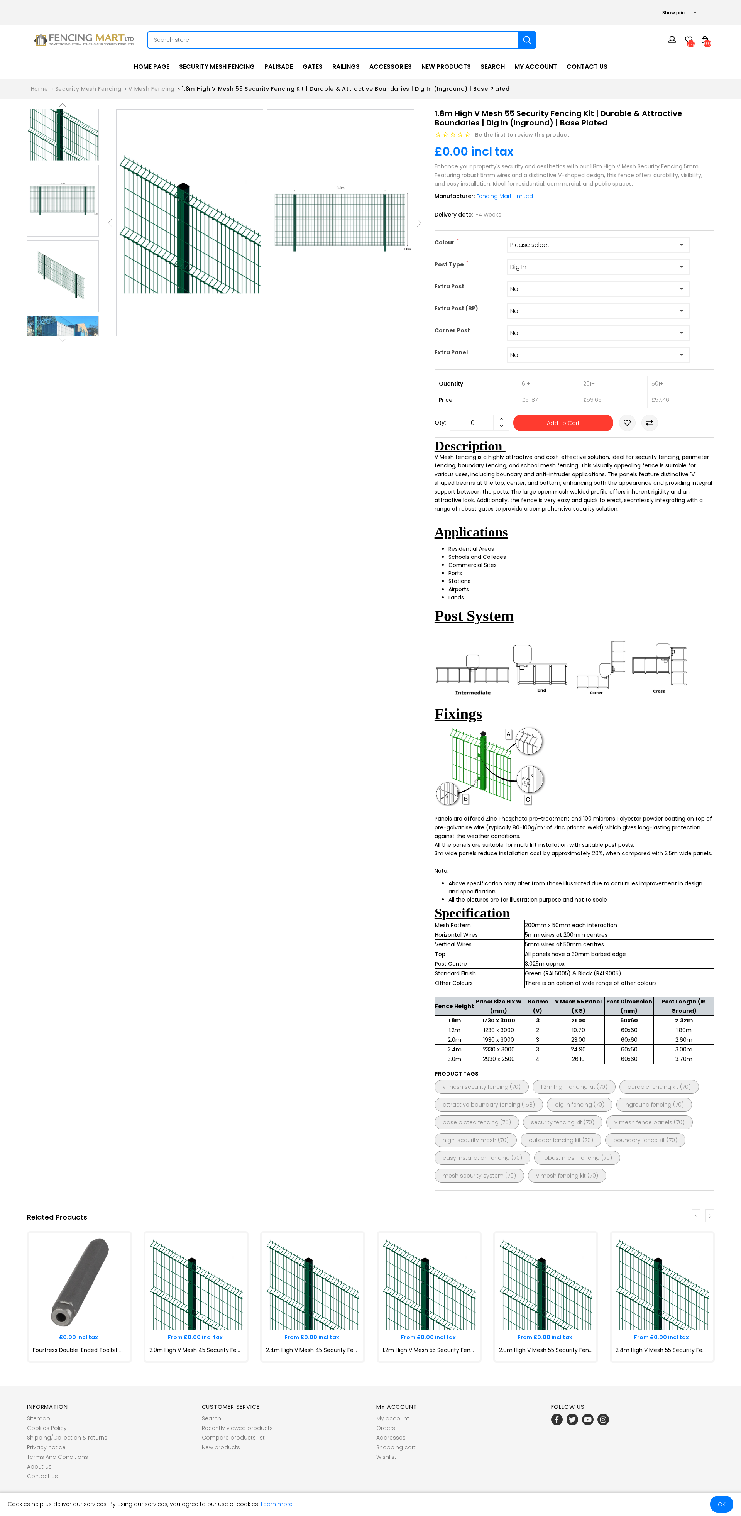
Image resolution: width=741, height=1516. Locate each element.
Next (62, 340)
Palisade (278, 66)
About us (39, 1466)
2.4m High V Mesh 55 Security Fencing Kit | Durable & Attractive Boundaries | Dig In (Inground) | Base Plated (662, 1350)
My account (535, 66)
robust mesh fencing (571, 1158)
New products (446, 66)
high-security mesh (469, 1140)
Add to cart (563, 423)
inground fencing (648, 1104)
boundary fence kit (639, 1140)
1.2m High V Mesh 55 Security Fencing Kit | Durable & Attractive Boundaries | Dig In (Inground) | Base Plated (429, 1350)
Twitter (572, 1419)
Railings (346, 66)
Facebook (557, 1419)
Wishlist (386, 1457)
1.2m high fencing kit (568, 1087)
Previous (62, 105)
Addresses (391, 1438)
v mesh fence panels (643, 1122)
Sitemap (38, 1418)
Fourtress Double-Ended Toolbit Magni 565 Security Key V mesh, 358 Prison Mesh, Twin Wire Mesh (79, 1350)
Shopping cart (396, 1447)
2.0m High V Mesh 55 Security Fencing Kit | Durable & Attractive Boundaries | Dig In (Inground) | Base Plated (545, 1350)
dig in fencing (573, 1104)
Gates (313, 66)
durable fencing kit (653, 1087)
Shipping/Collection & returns (67, 1438)
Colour (445, 242)
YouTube (588, 1419)
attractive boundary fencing (481, 1104)
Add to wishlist (627, 423)
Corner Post (452, 330)
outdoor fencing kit (555, 1140)
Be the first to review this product (522, 135)
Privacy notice (46, 1447)
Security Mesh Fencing (217, 66)
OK (722, 1504)
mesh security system (473, 1175)
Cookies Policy (47, 1428)
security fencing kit (556, 1122)
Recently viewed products (237, 1428)
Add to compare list (649, 423)
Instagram (603, 1419)
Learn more (277, 1504)
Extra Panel (451, 352)
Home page (151, 66)
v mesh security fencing (475, 1087)
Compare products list (233, 1438)
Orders (385, 1428)
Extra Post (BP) (456, 308)
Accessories (390, 66)
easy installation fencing (476, 1158)
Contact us (587, 66)
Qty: (440, 422)
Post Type (449, 264)
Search (492, 66)
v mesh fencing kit (561, 1175)
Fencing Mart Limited (504, 196)
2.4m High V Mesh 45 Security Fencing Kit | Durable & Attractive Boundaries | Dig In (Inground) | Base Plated (312, 1350)
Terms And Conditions (57, 1457)
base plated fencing (471, 1122)
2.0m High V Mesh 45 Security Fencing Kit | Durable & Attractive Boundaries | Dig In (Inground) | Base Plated (196, 1350)
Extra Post (449, 286)
